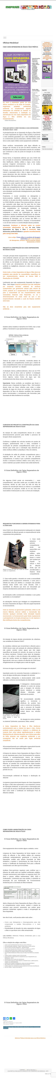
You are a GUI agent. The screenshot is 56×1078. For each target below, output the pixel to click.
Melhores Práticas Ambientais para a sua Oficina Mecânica (30, 1038)
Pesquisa (45, 139)
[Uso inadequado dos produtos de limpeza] (11, 699)
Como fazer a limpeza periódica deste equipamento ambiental (36, 110)
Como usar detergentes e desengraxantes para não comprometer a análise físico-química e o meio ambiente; (22, 924)
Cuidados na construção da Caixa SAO (35, 99)
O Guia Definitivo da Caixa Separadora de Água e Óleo (21, 318)
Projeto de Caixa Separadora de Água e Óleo (36, 94)
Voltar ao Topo (48, 1073)
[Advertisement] (28, 24)
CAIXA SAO (6, 1028)
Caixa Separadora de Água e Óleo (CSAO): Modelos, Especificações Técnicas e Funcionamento (22, 1026)
